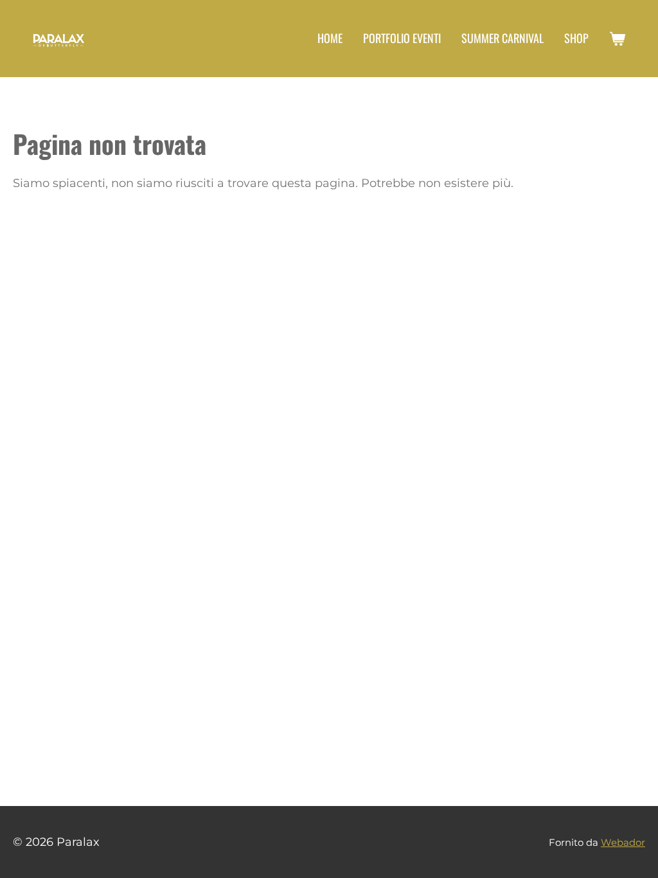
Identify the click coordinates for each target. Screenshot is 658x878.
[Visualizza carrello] (617, 38)
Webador (623, 842)
